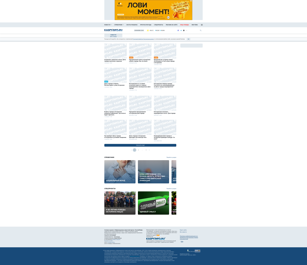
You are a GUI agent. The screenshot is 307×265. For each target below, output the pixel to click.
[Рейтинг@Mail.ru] (197, 251)
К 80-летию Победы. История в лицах (116, 211)
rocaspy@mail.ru (111, 242)
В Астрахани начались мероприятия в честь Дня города (165, 112)
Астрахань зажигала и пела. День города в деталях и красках (115, 60)
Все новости (183, 232)
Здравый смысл (148, 212)
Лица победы (184, 24)
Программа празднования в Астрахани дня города (137, 112)
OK (188, 39)
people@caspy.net (116, 239)
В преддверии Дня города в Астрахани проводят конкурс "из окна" (164, 137)
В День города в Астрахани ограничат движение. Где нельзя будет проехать (115, 113)
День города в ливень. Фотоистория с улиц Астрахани (114, 84)
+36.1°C (152, 30)
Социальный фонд (115, 180)
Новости (107, 24)
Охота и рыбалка (132, 24)
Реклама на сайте (171, 24)
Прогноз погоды (145, 24)
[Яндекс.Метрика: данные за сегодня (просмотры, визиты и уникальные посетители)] (190, 251)
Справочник (118, 24)
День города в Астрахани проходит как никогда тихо (137, 136)
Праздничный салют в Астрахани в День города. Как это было (139, 60)
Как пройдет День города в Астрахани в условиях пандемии (115, 136)
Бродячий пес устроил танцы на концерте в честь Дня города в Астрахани (164, 61)
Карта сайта (183, 230)
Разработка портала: (188, 254)
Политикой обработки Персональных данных (143, 39)
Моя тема (195, 24)
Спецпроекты (158, 24)
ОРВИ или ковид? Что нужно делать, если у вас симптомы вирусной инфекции (152, 177)
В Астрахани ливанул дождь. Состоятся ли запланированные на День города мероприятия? (164, 85)
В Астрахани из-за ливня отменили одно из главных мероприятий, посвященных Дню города (139, 86)
